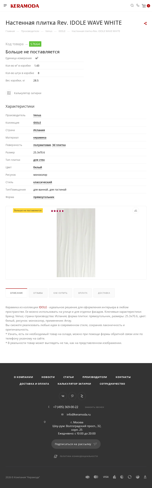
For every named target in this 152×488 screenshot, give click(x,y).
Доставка (104, 292)
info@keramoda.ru (79, 414)
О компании (23, 377)
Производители (94, 377)
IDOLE (37, 122)
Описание (16, 292)
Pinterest (72, 396)
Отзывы (38, 292)
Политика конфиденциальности (79, 456)
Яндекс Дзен (82, 396)
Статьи (68, 377)
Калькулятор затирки (74, 383)
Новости (48, 377)
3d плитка (59, 145)
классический (42, 182)
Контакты (123, 377)
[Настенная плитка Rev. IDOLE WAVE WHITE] (76, 264)
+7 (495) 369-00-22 (65, 406)
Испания (39, 130)
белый (37, 167)
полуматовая (42, 145)
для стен (39, 160)
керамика (39, 137)
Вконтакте (63, 396)
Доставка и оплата (34, 383)
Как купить (60, 292)
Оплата (82, 292)
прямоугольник (43, 197)
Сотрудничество (112, 383)
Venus (37, 115)
